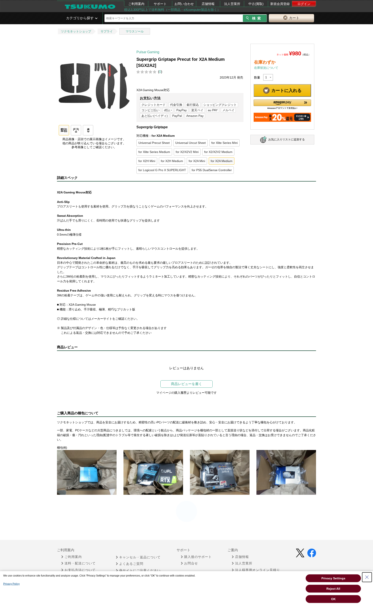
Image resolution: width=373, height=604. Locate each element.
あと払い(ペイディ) (154, 115)
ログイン (303, 4)
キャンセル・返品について (140, 557)
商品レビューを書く (186, 384)
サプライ (107, 31)
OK (333, 599)
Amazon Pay (195, 115)
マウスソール (135, 31)
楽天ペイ (197, 110)
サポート (160, 4)
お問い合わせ (184, 4)
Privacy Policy (11, 583)
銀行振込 (193, 104)
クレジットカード (153, 104)
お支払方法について (80, 570)
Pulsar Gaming (147, 52)
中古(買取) (256, 4)
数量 (257, 77)
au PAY (213, 110)
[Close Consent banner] (367, 577)
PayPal (177, 115)
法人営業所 (232, 4)
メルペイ (228, 110)
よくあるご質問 (131, 563)
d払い (168, 110)
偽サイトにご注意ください (140, 570)
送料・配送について (80, 563)
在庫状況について (266, 67)
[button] (282, 104)
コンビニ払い (150, 110)
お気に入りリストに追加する (286, 139)
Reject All (333, 588)
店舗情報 (208, 4)
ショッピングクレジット (220, 104)
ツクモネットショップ (76, 31)
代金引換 (176, 104)
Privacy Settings (333, 578)
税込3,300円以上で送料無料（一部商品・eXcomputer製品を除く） (172, 9)
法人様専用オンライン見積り (257, 570)
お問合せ (191, 563)
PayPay (181, 110)
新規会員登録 (280, 4)
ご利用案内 (136, 4)
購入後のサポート (198, 557)
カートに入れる (286, 90)
